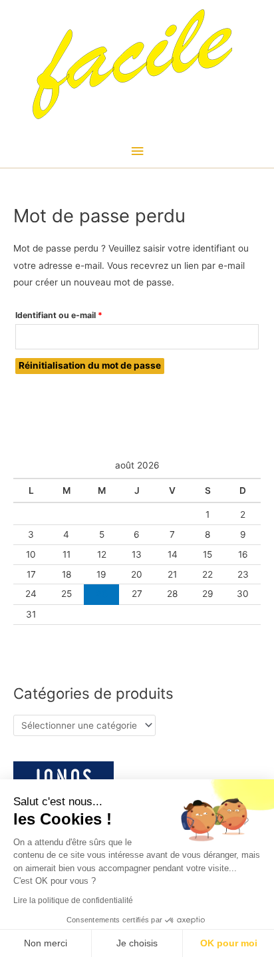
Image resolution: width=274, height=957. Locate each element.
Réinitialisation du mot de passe (90, 365)
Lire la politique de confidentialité (73, 900)
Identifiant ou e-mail (80, 314)
